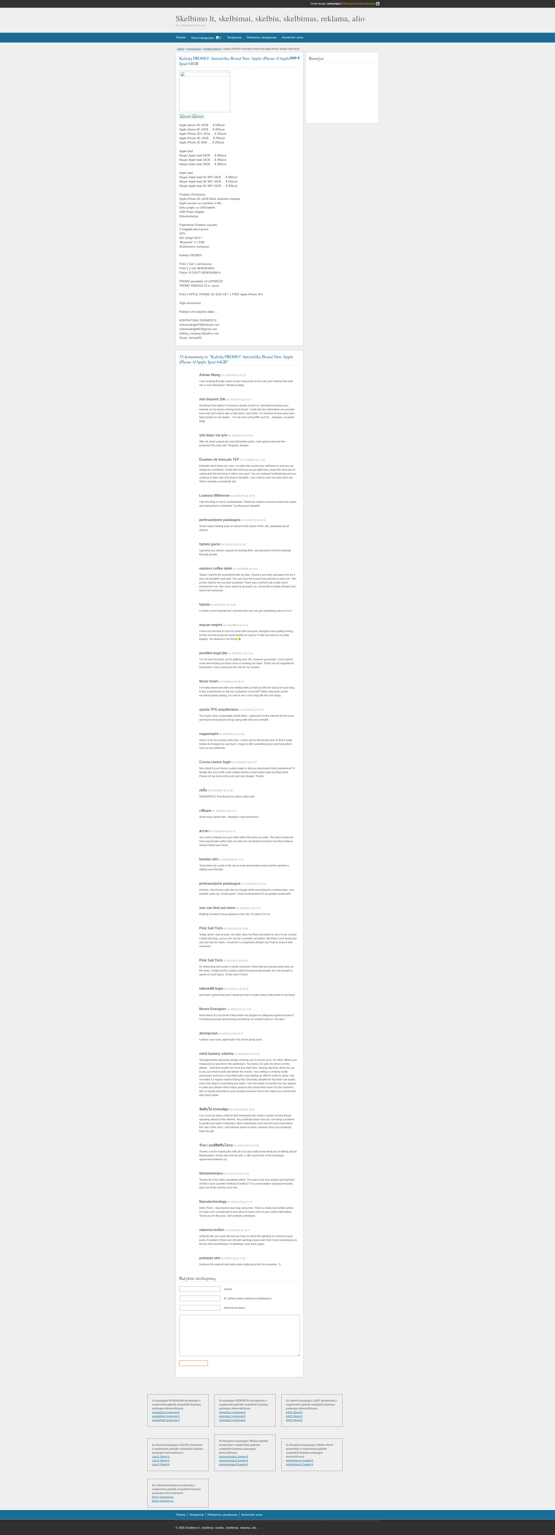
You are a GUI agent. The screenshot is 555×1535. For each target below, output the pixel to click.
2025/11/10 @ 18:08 (237, 928)
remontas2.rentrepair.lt (232, 1416)
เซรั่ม (203, 790)
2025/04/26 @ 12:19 (240, 399)
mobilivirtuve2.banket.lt (299, 1464)
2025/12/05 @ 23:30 (248, 1145)
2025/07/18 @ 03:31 (255, 520)
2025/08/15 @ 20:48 (225, 604)
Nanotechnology (213, 1201)
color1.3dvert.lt (160, 1456)
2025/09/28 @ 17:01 (232, 859)
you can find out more (217, 908)
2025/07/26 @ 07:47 (235, 544)
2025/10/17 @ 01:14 (250, 908)
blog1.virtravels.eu (163, 1497)
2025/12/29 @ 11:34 (241, 1202)
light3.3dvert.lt (294, 1420)
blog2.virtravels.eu (163, 1500)
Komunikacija (194, 49)
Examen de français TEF (219, 459)
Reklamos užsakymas (262, 37)
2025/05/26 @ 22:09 (242, 435)
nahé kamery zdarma (216, 1053)
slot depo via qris (213, 435)
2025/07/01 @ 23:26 (244, 496)
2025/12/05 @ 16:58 (243, 1109)
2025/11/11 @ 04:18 (238, 989)
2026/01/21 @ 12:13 (239, 1230)
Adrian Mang (209, 375)
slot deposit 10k (212, 399)
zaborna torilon (211, 1230)
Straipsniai (234, 37)
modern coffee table (215, 568)
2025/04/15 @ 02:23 (235, 375)
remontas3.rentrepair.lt (232, 1420)
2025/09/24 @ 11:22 (226, 811)
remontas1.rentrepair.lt (232, 1412)
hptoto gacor (209, 544)
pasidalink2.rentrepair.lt (166, 1416)
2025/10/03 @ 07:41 (255, 884)
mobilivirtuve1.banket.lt (299, 1460)
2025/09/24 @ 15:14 (224, 831)
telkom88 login (211, 988)
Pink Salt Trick (211, 928)
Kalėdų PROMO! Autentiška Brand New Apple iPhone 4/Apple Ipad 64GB (234, 60)
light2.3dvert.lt (294, 1416)
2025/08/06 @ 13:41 (247, 568)
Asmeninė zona (292, 37)
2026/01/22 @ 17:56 (235, 1258)
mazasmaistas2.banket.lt (233, 1460)
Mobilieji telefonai (212, 49)
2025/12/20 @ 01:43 (238, 1173)
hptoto (204, 604)
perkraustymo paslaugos (219, 520)
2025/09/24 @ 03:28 (222, 790)
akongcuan (208, 1033)
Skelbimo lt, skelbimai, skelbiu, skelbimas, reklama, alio (270, 18)
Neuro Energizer (212, 1009)
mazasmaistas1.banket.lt (233, 1456)
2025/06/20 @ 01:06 (254, 460)
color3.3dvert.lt (160, 1464)
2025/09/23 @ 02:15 (246, 762)
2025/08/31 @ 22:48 (233, 734)
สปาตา (204, 831)
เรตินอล (205, 810)
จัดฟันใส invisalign (214, 1109)
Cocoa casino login (215, 762)
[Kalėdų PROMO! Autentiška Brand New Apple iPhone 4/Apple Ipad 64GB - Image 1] (185, 116)
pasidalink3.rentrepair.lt (166, 1420)
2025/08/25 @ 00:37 (253, 709)
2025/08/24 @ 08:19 (232, 681)
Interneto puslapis (234, 1307)
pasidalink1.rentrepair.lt (166, 1412)
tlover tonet (208, 681)
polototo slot (209, 1258)
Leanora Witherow (214, 495)
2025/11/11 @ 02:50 (237, 960)
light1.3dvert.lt (294, 1412)
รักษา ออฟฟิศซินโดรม (216, 1145)
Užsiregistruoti (351, 3)
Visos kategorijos (202, 37)
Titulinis (181, 37)
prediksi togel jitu (213, 653)
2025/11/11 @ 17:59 (240, 1009)
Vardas (228, 1289)
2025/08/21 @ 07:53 (242, 653)
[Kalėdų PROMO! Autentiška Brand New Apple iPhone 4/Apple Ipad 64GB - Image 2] (198, 116)
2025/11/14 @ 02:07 (232, 1033)
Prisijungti (367, 3)
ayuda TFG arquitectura (218, 709)
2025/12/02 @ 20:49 (248, 1054)
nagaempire (209, 734)
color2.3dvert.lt (160, 1460)
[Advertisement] (341, 92)
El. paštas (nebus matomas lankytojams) (247, 1298)
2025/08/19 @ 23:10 (237, 625)
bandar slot (208, 859)
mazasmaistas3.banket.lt (233, 1464)
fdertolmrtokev (211, 1173)
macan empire (210, 625)
